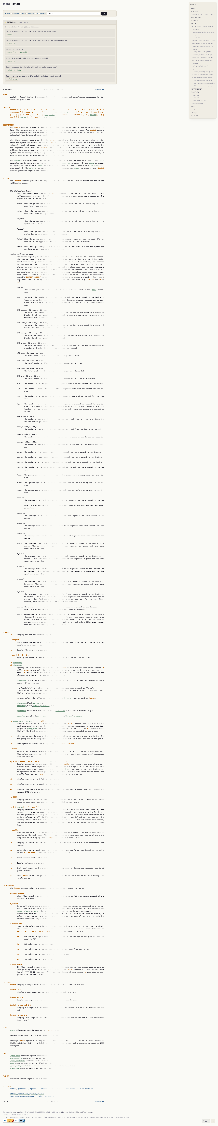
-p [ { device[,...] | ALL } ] (200, 66)
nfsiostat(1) (72, 1089)
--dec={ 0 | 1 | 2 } (197, 35)
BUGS (193, 107)
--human (195, 49)
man (6, 3)
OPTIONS (194, 23)
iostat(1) (193, 4)
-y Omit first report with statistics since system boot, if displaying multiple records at (203, 83)
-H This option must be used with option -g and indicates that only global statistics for (203, 43)
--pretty (194, 69)
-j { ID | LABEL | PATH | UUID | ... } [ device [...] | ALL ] (203, 52)
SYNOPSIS (194, 11)
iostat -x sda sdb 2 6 (199, 101)
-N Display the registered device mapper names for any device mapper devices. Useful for (203, 60)
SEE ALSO (194, 116)
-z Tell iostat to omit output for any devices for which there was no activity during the (203, 86)
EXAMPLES (195, 92)
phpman (16, 1112)
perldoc (16, 13)
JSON (48, 1112)
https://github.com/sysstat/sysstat (27, 1094)
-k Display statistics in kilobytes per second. (203, 55)
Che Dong (64, 1112)
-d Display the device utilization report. (203, 32)
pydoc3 (31, 13)
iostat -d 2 (195, 95)
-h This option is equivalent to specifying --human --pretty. (203, 46)
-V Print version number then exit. (203, 77)
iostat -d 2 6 (196, 98)
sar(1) (13, 1089)
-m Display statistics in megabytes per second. (203, 57)
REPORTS (194, 20)
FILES (193, 110)
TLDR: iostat (12, 22)
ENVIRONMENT (196, 89)
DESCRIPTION (196, 17)
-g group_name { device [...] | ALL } (203, 40)
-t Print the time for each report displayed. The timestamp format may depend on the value (203, 74)
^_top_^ (205, 1121)
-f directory (196, 38)
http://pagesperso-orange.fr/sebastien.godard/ (33, 1096)
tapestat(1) (58, 1089)
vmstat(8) (45, 1089)
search (43, 13)
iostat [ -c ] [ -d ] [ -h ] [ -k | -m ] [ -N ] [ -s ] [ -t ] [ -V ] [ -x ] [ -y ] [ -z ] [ (203, 14)
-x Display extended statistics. (202, 80)
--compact (195, 29)
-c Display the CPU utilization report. (203, 26)
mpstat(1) (34, 1089)
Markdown (40, 1112)
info (23, 13)
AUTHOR (194, 113)
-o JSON (195, 63)
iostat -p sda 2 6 (197, 103)
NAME (193, 8)
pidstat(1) (23, 1089)
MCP (53, 1112)
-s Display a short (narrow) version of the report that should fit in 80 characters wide (203, 72)
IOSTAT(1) (99, 89)
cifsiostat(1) (86, 1089)
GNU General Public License (83, 1112)
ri (37, 13)
